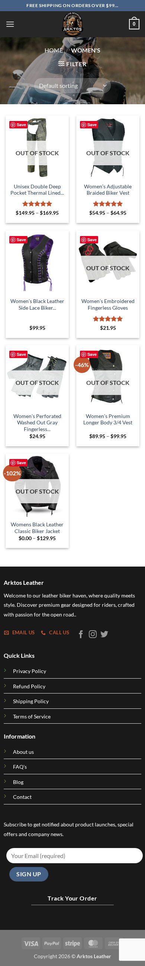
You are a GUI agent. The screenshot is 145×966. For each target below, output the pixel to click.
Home (54, 50)
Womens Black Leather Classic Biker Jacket (37, 528)
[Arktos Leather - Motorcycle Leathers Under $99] (72, 24)
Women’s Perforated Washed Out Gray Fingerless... (37, 422)
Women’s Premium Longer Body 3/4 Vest (107, 419)
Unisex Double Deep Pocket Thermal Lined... (37, 190)
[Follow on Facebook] (81, 635)
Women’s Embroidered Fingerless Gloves (108, 304)
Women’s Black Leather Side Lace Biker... (37, 304)
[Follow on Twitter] (104, 635)
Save (21, 124)
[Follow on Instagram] (93, 635)
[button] (10, 24)
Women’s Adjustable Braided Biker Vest (108, 190)
